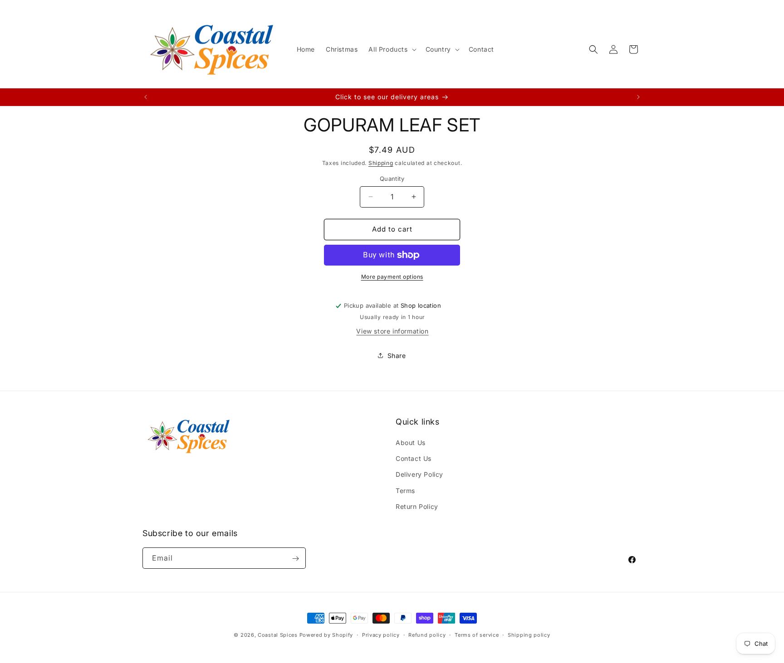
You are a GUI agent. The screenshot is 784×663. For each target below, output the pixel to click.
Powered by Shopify (326, 635)
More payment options (392, 276)
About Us (411, 442)
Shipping (380, 163)
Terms (405, 490)
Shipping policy (529, 634)
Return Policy (417, 506)
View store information (392, 331)
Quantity (392, 178)
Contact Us (413, 458)
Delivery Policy (419, 475)
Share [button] (396, 355)
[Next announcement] (638, 97)
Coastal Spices (278, 635)
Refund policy (427, 634)
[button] (391, 49)
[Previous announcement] (146, 97)
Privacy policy (381, 634)
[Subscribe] (295, 558)
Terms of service (477, 634)
